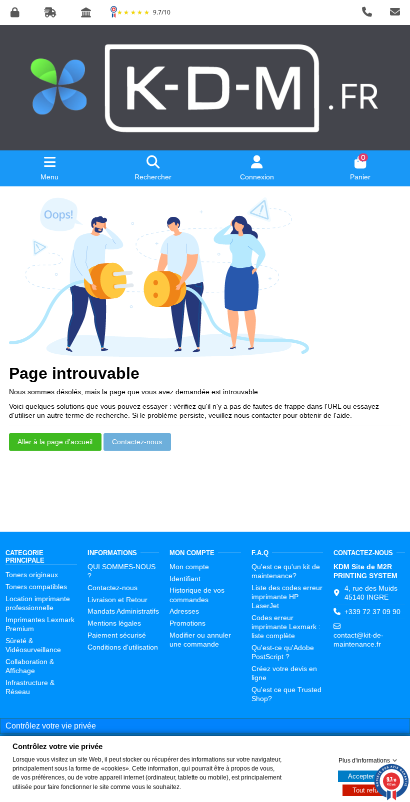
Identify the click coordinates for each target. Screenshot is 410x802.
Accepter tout (367, 776)
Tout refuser (369, 790)
